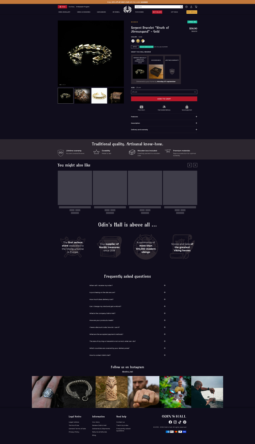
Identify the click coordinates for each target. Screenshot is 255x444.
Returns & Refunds (99, 432)
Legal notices (74, 422)
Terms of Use (74, 425)
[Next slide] (195, 165)
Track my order (122, 425)
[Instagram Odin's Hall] (175, 422)
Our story (96, 422)
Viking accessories (83, 12)
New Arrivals (192, 12)
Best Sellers (157, 12)
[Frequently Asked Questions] (186, 7)
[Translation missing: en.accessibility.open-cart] (196, 7)
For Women (139, 12)
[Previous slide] (190, 165)
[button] (134, 21)
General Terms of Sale (77, 429)
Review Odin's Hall (99, 425)
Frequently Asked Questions (123, 430)
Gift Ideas (174, 12)
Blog (94, 435)
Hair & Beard (101, 12)
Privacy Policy (74, 432)
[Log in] (191, 7)
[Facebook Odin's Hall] (170, 422)
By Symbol (116, 12)
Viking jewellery (64, 12)
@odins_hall (127, 372)
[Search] (181, 6)
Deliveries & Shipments (101, 429)
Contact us (120, 422)
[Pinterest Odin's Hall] (184, 422)
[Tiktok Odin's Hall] (179, 422)
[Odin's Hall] (127, 9)
